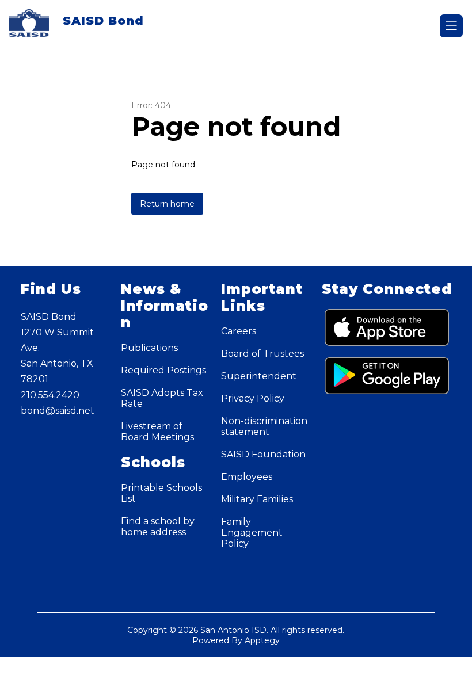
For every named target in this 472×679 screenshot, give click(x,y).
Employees (246, 476)
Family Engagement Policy (252, 532)
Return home (167, 204)
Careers (238, 331)
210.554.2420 (50, 395)
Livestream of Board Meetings (157, 432)
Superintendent (258, 376)
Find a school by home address (158, 526)
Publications (149, 347)
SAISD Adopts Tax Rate (162, 398)
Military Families (257, 499)
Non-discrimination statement (264, 426)
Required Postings (163, 370)
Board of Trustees (262, 353)
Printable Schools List (161, 493)
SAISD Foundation (263, 454)
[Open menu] (451, 25)
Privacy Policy (252, 398)
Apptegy (262, 640)
